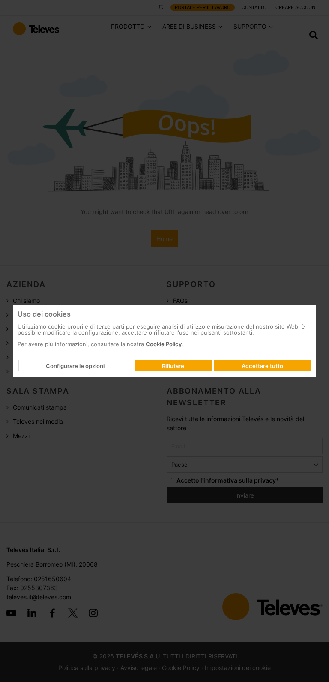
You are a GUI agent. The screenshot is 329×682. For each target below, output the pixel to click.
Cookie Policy (164, 344)
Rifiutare (173, 365)
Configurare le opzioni (75, 365)
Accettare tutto (262, 365)
